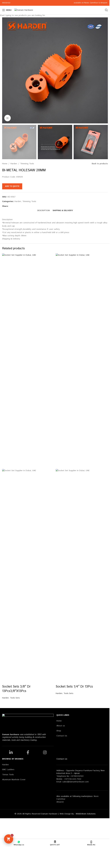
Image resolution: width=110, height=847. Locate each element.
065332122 (6, 3)
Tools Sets (15, 697)
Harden (5, 697)
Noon (86, 2)
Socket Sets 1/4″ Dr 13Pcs (74, 686)
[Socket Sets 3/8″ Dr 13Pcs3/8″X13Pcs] (28, 361)
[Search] (106, 10)
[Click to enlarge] (7, 118)
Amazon (104, 2)
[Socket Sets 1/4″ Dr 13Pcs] (82, 361)
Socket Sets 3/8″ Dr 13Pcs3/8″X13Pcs (16, 688)
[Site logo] (23, 10)
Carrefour (94, 2)
